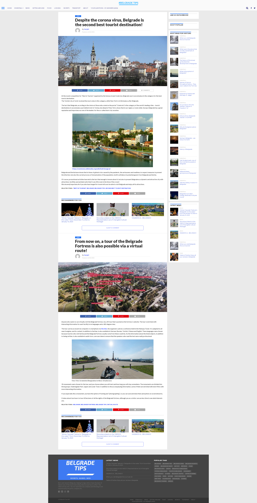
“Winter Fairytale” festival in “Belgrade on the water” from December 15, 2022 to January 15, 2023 (76, 220)
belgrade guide (179, 463)
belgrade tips (99, 188)
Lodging (57, 8)
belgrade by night (166, 466)
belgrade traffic (177, 473)
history (176, 466)
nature (170, 476)
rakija (189, 476)
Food (49, 8)
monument (187, 471)
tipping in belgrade (161, 471)
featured (158, 476)
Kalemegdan (167, 478)
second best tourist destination (118, 188)
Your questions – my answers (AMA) (104, 8)
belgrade (90, 188)
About (85, 8)
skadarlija (175, 478)
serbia (157, 466)
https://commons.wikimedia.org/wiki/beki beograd (91, 169)
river (164, 476)
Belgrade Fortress (88, 404)
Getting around (38, 8)
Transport (76, 8)
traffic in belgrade (175, 471)
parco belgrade (180, 476)
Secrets (66, 8)
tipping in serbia (190, 473)
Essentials (18, 8)
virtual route (112, 404)
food (190, 466)
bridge (170, 481)
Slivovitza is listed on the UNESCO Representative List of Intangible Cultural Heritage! (112, 220)
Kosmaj (183, 478)
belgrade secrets (191, 463)
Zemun (168, 468)
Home (9, 8)
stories (167, 473)
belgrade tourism (160, 481)
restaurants (159, 473)
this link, (104, 329)
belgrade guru (159, 468)
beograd (184, 466)
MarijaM (86, 29)
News (27, 8)
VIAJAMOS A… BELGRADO (141, 218)
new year (158, 478)
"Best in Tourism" (79, 188)
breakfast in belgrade (179, 468)
